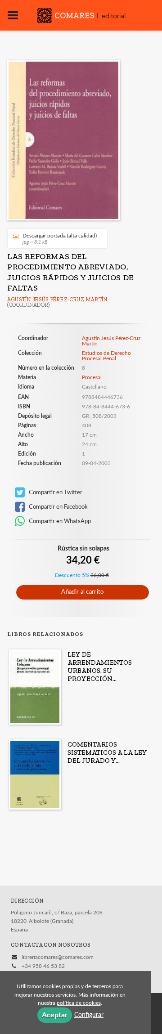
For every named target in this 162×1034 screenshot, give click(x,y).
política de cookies (79, 1003)
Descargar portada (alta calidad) (59, 239)
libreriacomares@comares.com (58, 957)
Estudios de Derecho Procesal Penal (106, 355)
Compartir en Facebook (57, 507)
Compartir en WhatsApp (59, 521)
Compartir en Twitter (54, 492)
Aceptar (55, 1015)
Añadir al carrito (82, 592)
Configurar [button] (89, 1015)
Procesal (92, 377)
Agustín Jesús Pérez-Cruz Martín (57, 299)
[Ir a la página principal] (81, 14)
